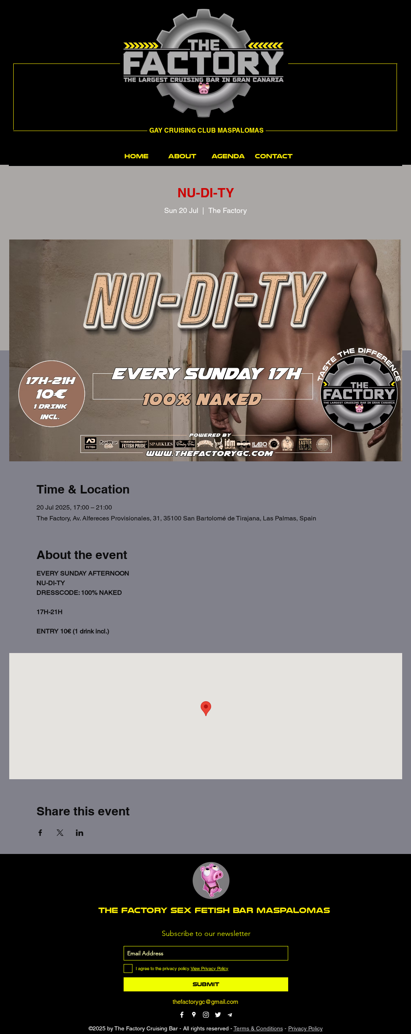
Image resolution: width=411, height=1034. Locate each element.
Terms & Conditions (258, 1028)
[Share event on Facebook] (40, 832)
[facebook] (182, 1015)
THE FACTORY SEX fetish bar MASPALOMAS (214, 910)
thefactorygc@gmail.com (205, 1001)
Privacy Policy (305, 1028)
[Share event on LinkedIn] (79, 832)
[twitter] (218, 1015)
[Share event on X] (60, 832)
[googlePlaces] (194, 1015)
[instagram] (206, 1015)
